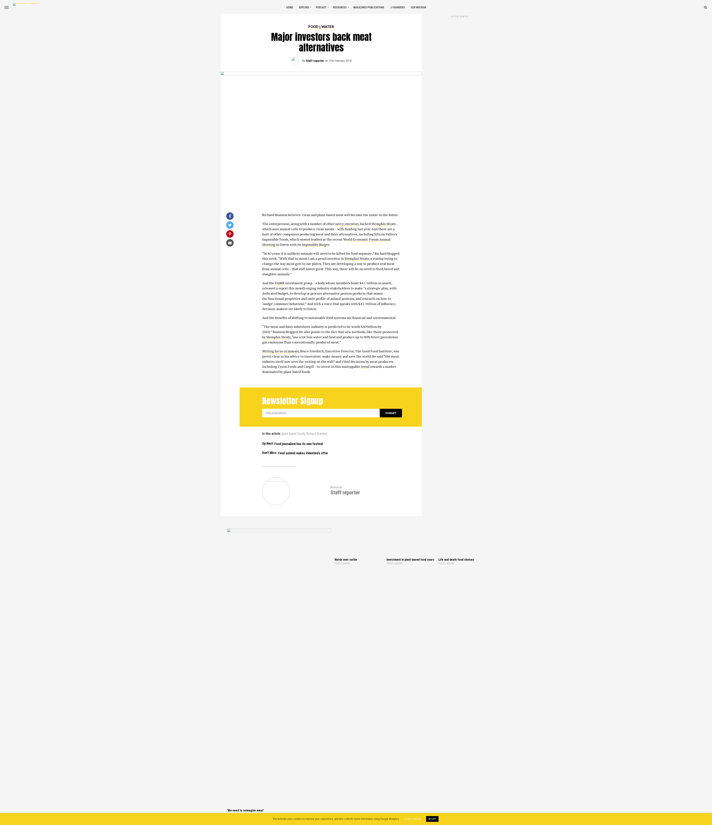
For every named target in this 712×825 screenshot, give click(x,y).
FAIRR (279, 283)
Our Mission (418, 7)
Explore (304, 7)
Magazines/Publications (368, 7)
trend (365, 366)
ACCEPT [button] (432, 819)
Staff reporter (315, 61)
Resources (340, 7)
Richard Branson (316, 434)
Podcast (321, 7)
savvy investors (347, 223)
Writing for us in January (280, 351)
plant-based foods (293, 434)
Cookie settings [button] (412, 819)
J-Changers (397, 7)
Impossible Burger (315, 244)
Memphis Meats (383, 223)
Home (289, 7)
